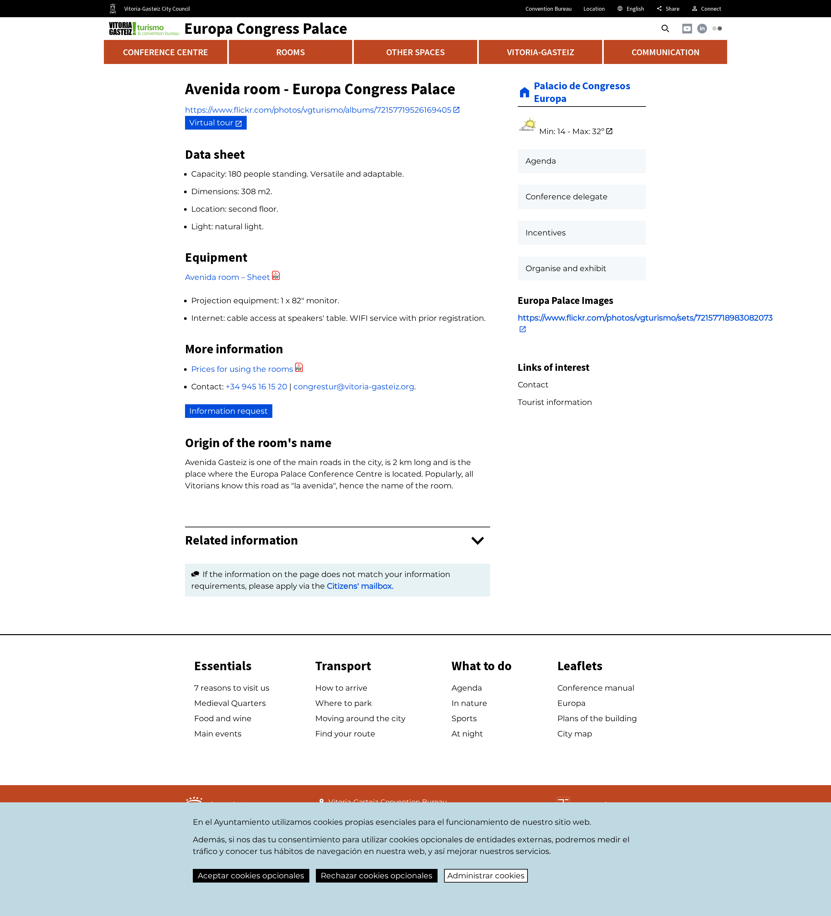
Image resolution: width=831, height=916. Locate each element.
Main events (218, 733)
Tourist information (555, 402)
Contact (533, 384)
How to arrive (341, 688)
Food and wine (223, 718)
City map (574, 733)
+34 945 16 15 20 (256, 386)
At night (467, 733)
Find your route (345, 733)
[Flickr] (717, 28)
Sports (464, 718)
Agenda (467, 688)
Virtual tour (211, 122)
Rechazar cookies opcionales (376, 875)
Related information (241, 540)
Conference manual (595, 688)
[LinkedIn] (702, 28)
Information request (228, 411)
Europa (571, 703)
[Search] (665, 29)
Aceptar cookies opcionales (251, 875)
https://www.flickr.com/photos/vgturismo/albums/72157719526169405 (318, 110)
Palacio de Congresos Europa (582, 92)
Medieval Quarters (230, 703)
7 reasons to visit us (231, 688)
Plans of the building (597, 718)
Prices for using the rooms (242, 369)
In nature (469, 703)
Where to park (343, 703)
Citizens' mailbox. (360, 586)
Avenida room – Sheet (227, 277)
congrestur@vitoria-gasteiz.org (353, 386)
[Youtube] (687, 28)
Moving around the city (360, 718)
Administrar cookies (486, 875)
